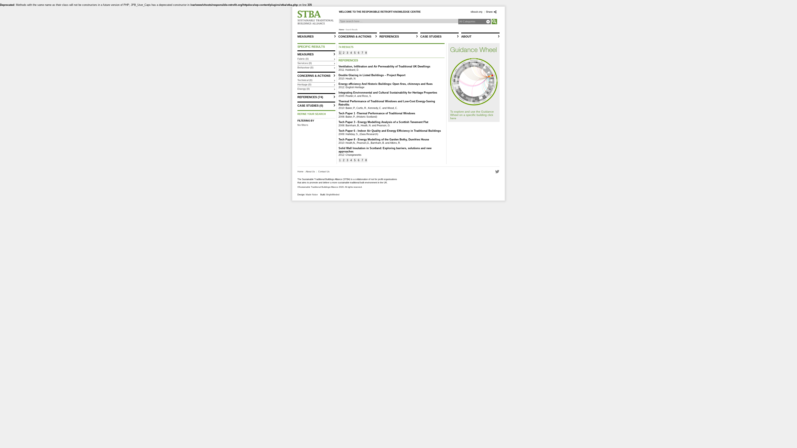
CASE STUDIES (430, 36)
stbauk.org (476, 11)
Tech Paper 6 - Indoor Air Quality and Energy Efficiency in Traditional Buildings (390, 130)
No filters (302, 125)
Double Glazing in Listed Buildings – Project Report (372, 75)
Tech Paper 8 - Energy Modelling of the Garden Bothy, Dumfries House (384, 139)
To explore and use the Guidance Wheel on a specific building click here (472, 115)
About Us (310, 171)
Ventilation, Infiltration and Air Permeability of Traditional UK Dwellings (384, 66)
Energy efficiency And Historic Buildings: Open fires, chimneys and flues (386, 83)
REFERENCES (389, 36)
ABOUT (466, 36)
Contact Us (324, 171)
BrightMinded (332, 194)
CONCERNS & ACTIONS (354, 36)
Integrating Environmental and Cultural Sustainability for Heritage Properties (388, 92)
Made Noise (312, 194)
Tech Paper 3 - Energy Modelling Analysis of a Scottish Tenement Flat (383, 122)
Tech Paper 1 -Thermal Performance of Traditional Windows (377, 113)
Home (341, 30)
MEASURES (305, 36)
